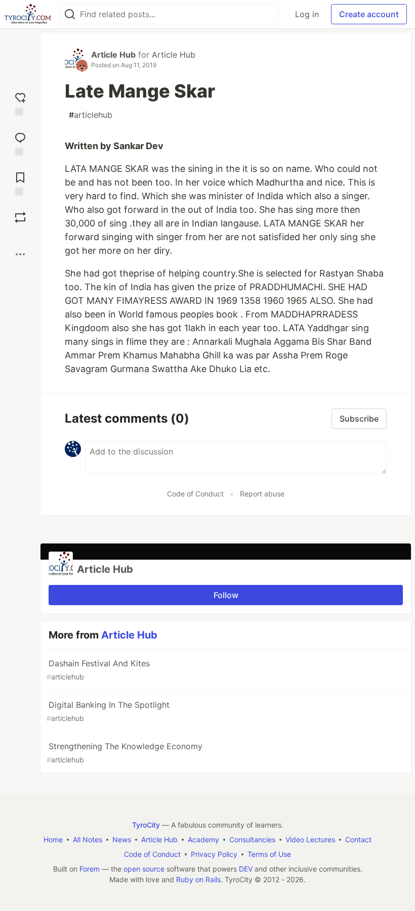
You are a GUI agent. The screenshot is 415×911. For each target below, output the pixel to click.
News (121, 839)
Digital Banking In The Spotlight (108, 711)
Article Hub (113, 55)
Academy (203, 839)
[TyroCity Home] (27, 14)
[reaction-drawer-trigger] (20, 103)
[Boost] (20, 217)
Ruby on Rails (198, 879)
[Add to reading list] (20, 183)
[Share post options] (20, 254)
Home (53, 839)
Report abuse (262, 493)
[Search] (70, 14)
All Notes (87, 839)
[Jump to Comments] (20, 143)
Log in (307, 14)
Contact (358, 839)
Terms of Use (269, 854)
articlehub (90, 115)
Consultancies (252, 839)
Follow (226, 595)
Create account (369, 14)
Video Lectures (310, 839)
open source (143, 868)
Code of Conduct (195, 493)
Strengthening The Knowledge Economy (124, 752)
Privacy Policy (214, 854)
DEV (246, 868)
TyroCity (146, 825)
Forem (89, 868)
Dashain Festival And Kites (98, 669)
